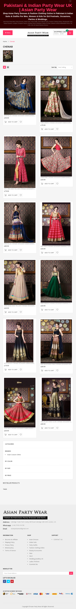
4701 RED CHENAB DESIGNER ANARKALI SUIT (56, 246)
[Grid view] (4, 67)
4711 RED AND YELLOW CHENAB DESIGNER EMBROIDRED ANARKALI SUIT (28, 189)
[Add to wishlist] (20, 122)
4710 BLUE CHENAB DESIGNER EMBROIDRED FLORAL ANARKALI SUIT (27, 116)
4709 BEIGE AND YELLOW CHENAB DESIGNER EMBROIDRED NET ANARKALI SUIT (31, 306)
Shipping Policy (9, 542)
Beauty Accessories (35, 550)
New (30, 553)
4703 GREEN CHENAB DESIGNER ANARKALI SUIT (57, 303)
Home (5, 41)
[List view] (7, 67)
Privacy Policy (9, 545)
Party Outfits (33, 545)
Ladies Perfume (34, 561)
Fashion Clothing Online (36, 548)
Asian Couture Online (14, 455)
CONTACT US (58, 539)
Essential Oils (33, 564)
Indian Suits (33, 542)
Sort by (54, 67)
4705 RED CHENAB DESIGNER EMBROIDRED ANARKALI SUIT (24, 428)
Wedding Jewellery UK (36, 559)
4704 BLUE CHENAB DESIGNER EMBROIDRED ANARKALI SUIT (24, 244)
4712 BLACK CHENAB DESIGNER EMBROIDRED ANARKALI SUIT (25, 363)
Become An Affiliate (11, 539)
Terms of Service (10, 550)
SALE (31, 556)
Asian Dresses (33, 539)
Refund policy (9, 548)
